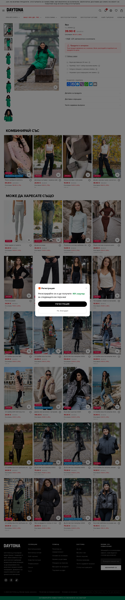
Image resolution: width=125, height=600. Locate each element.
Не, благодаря (62, 311)
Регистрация (62, 304)
